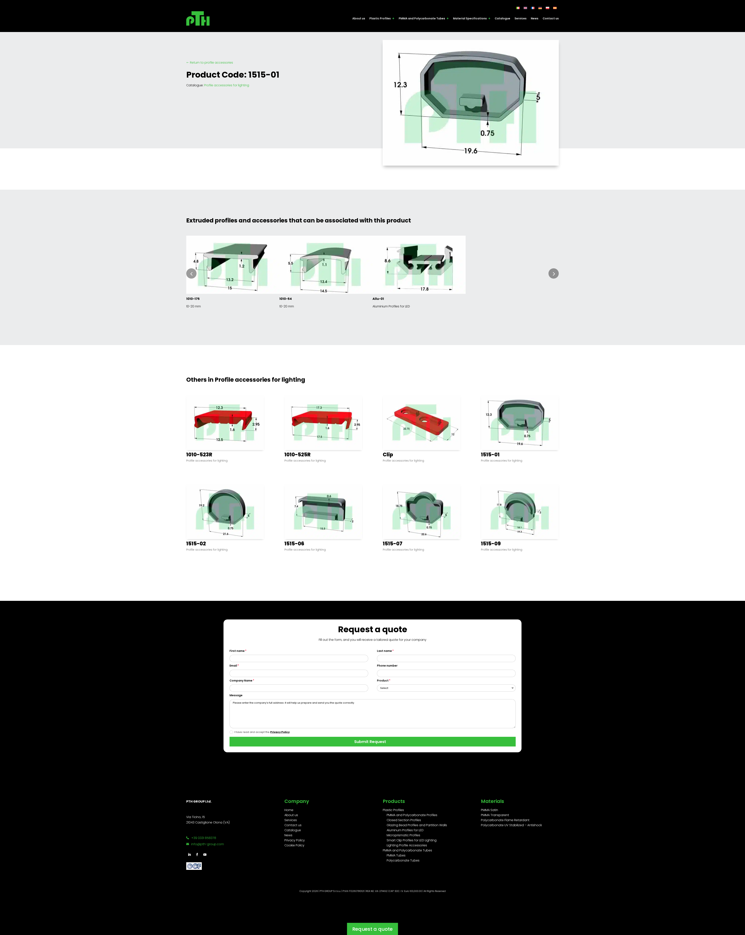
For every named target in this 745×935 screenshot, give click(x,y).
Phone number (387, 666)
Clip (388, 454)
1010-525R (297, 454)
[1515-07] (422, 511)
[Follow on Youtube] (205, 854)
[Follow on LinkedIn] (189, 854)
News (534, 18)
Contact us (551, 18)
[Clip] (422, 422)
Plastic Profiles (380, 18)
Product (383, 680)
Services (521, 18)
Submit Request (370, 741)
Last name (384, 651)
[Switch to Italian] (518, 7)
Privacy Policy (280, 732)
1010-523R (199, 454)
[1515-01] (520, 422)
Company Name (241, 680)
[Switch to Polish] (547, 7)
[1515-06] (323, 511)
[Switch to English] (525, 7)
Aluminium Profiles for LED (391, 306)
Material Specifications (470, 18)
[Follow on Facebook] (197, 854)
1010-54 (285, 299)
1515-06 (294, 543)
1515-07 (392, 543)
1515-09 (491, 543)
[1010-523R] (225, 422)
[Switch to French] (532, 7)
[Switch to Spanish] (555, 7)
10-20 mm (193, 306)
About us (358, 18)
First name (237, 651)
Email (233, 666)
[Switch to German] (540, 7)
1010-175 (193, 299)
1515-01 (490, 454)
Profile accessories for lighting (226, 85)
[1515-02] (225, 511)
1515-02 (196, 543)
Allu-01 (378, 299)
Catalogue (502, 18)
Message (236, 695)
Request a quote (372, 928)
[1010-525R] (323, 422)
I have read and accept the (262, 732)
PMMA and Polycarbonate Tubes (422, 18)
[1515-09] (520, 511)
